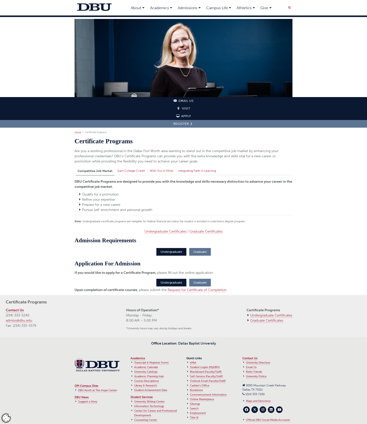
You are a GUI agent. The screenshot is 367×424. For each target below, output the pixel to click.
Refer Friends (254, 371)
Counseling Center (145, 420)
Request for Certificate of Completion (197, 290)
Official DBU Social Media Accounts (268, 420)
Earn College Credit (131, 171)
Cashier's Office (199, 385)
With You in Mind (161, 171)
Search (194, 408)
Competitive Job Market (95, 171)
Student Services (142, 397)
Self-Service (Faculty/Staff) (206, 376)
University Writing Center (149, 401)
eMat (193, 362)
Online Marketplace (202, 399)
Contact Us (15, 310)
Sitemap (195, 403)
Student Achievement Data (150, 390)
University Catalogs (146, 371)
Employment (198, 413)
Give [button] (264, 8)
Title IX (194, 417)
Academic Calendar (146, 367)
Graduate (200, 252)
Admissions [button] (187, 8)
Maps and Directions (258, 401)
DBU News (82, 397)
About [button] (136, 8)
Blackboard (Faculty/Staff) (206, 371)
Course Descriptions (146, 381)
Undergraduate (171, 252)
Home (78, 132)
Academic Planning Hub (149, 376)
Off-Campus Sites (86, 386)
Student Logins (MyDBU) (205, 367)
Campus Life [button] (217, 8)
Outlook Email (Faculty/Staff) (208, 381)
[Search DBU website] (289, 7)
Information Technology (149, 406)
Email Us (251, 367)
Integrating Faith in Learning (197, 171)
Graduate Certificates (205, 231)
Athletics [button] (244, 8)
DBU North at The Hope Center (97, 390)
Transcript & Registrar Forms (151, 362)
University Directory (258, 362)
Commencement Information (208, 394)
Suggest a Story (87, 401)
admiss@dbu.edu (19, 320)
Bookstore (196, 390)
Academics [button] (159, 8)
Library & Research (145, 385)
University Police (256, 376)
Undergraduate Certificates (166, 231)
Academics (138, 358)
